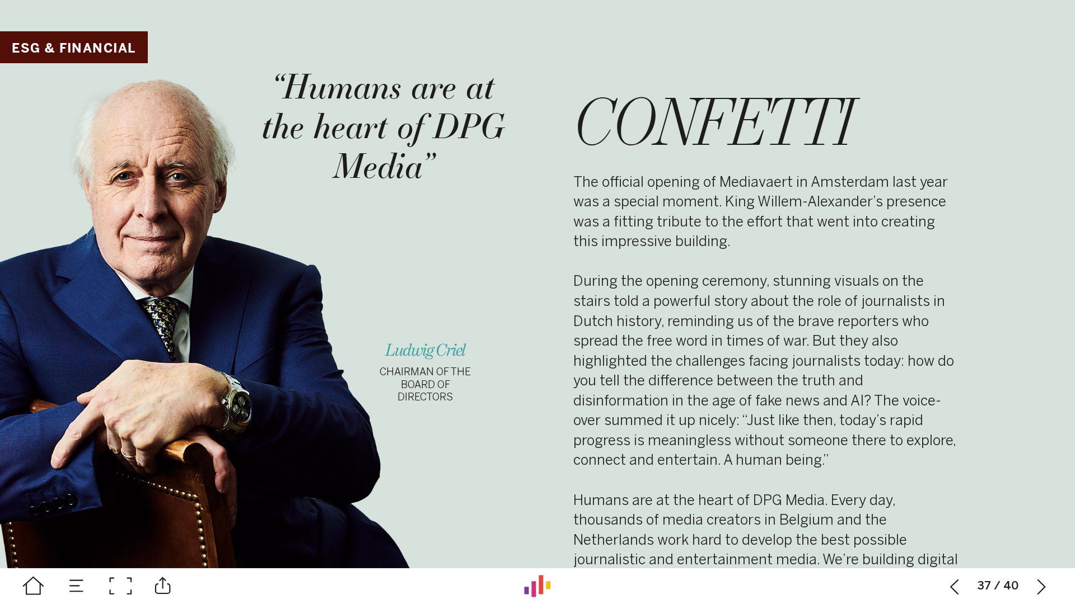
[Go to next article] (1042, 586)
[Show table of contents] (77, 586)
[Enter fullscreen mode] (120, 586)
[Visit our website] (537, 586)
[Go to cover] (34, 586)
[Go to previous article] (955, 586)
